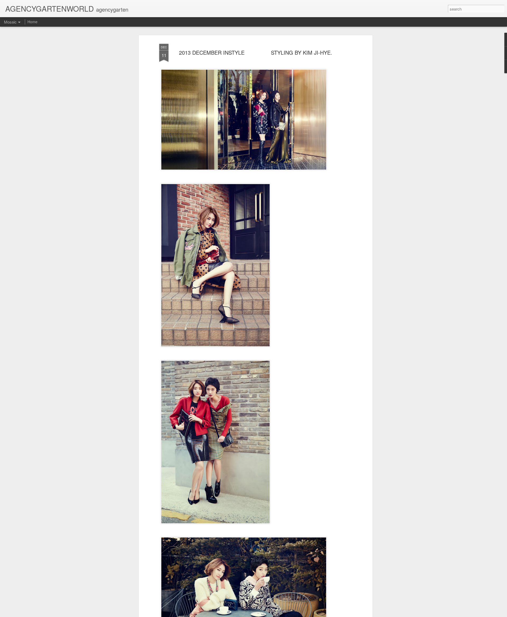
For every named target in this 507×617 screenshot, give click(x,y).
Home (32, 21)
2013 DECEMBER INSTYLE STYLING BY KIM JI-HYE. (255, 52)
